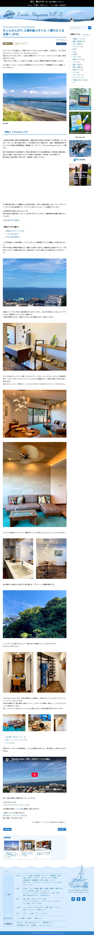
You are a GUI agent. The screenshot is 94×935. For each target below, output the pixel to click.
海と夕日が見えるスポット (31, 895)
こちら (17, 809)
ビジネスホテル (39, 907)
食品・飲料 (26, 899)
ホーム (6, 871)
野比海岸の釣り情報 (11, 220)
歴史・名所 (76, 64)
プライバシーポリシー (45, 925)
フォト (75, 72)
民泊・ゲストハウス (29, 909)
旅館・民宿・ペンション (53, 907)
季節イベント (77, 59)
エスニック (45, 876)
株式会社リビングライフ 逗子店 (14, 815)
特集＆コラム (44, 5)
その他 (25, 888)
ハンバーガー (37, 882)
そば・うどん (27, 882)
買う (18, 899)
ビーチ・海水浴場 (28, 891)
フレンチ (44, 878)
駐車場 (29, 918)
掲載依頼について (48, 922)
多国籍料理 (26, 880)
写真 (32, 913)
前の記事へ (7, 829)
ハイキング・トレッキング (31, 893)
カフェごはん (58, 882)
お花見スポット (45, 895)
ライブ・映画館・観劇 (35, 888)
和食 (24, 878)
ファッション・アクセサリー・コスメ (34, 901)
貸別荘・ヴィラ (41, 909)
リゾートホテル (27, 907)
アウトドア (76, 46)
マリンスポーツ (45, 891)
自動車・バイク (78, 39)
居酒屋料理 (35, 880)
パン (32, 885)
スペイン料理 (53, 878)
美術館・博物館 (49, 888)
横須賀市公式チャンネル (14, 231)
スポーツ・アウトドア (53, 901)
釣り (58, 893)
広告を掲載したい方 (22, 925)
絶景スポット (59, 888)
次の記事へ (62, 829)
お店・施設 (76, 44)
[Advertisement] (80, 214)
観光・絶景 (76, 67)
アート (37, 913)
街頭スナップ (77, 70)
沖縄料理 (53, 876)
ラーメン (52, 880)
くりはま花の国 (11, 234)
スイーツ (26, 885)
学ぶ (18, 913)
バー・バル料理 (27, 876)
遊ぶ (18, 888)
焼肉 (46, 880)
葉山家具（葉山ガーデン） (15, 737)
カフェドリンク (47, 882)
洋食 (59, 876)
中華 (29, 878)
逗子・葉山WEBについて (32, 922)
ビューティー (77, 77)
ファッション (77, 75)
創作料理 (37, 876)
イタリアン (36, 878)
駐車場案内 (63, 5)
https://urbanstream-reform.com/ (15, 805)
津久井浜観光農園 (12, 237)
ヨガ (53, 893)
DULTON (9, 743)
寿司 (42, 880)
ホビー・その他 (36, 903)
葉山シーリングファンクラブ (15, 740)
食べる (19, 876)
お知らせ (19, 922)
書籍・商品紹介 (78, 41)
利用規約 (33, 925)
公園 (74, 54)
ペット (75, 62)
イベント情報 (54, 5)
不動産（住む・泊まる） (81, 80)
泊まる (19, 907)
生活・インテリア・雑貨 (39, 899)
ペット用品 (26, 903)
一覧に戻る (85, 34)
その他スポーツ (45, 893)
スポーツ (76, 57)
